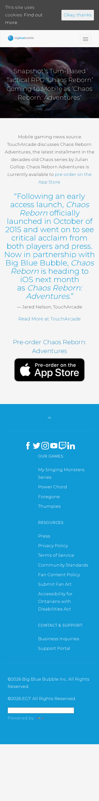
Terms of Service (56, 555)
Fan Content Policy (59, 574)
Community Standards (63, 565)
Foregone (49, 496)
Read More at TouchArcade (49, 319)
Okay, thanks (78, 14)
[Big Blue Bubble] (21, 39)
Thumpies (49, 506)
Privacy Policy (53, 545)
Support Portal (54, 648)
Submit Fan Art (55, 584)
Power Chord (52, 486)
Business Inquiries (58, 638)
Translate (54, 717)
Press (44, 536)
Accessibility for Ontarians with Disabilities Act (55, 601)
